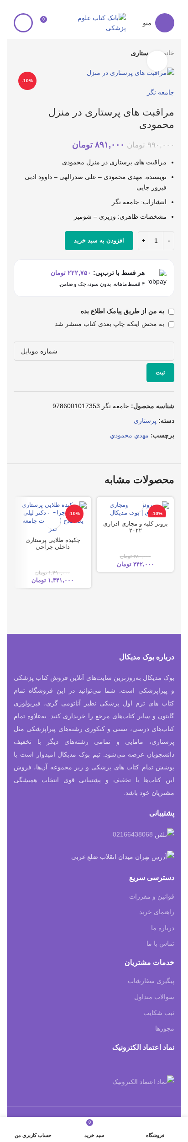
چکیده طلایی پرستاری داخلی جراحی (53, 543)
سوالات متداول (154, 996)
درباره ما (162, 927)
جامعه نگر (160, 92)
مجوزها (164, 1028)
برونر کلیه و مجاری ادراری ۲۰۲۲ (135, 527)
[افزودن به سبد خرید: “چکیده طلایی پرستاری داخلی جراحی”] (53, 521)
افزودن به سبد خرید (99, 240)
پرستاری (145, 420)
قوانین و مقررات (151, 896)
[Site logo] (94, 22)
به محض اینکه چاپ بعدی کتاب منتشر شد (110, 323)
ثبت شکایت (158, 1012)
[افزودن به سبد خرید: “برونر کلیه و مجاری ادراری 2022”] (135, 505)
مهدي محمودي (129, 435)
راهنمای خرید (156, 912)
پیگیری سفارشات (151, 980)
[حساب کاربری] (23, 23)
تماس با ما (160, 943)
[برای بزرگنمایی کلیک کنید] (157, 61)
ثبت (160, 372)
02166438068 (133, 834)
